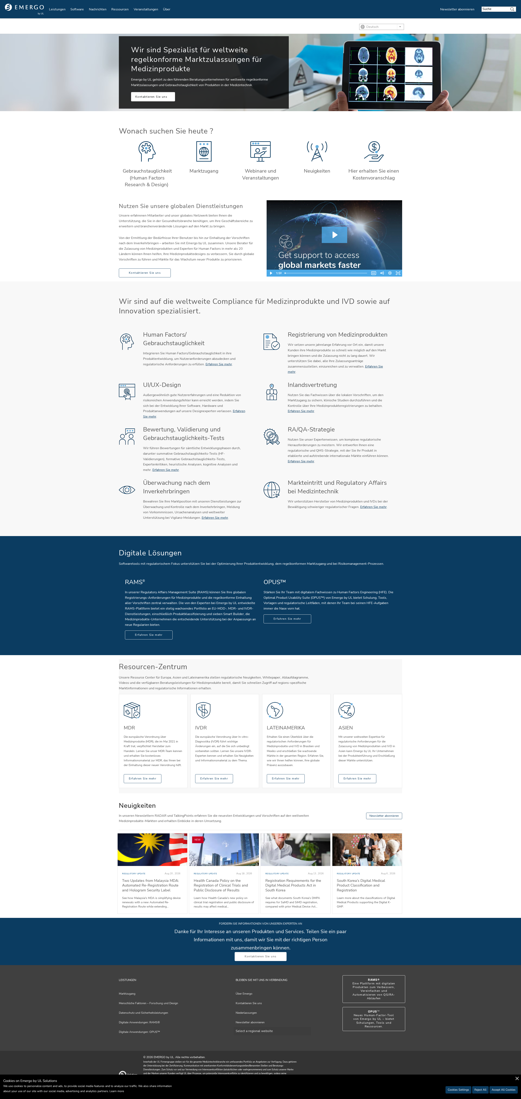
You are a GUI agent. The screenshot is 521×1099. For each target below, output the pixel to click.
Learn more (116, 1091)
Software (77, 9)
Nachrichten (97, 9)
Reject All (480, 1090)
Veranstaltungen (146, 9)
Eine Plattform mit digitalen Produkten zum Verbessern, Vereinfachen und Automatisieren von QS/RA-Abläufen (373, 989)
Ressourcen (120, 9)
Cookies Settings (458, 1090)
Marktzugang (203, 171)
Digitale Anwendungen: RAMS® (139, 1022)
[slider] (326, 273)
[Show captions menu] (374, 273)
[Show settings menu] (390, 273)
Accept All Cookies (504, 1090)
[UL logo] (24, 9)
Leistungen (57, 9)
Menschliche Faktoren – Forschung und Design (148, 1003)
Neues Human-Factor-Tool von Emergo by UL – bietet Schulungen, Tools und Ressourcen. (373, 1019)
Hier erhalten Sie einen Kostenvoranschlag (373, 174)
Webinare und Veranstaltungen (260, 174)
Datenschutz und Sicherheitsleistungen (143, 1013)
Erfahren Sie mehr (219, 364)
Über (166, 9)
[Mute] (382, 273)
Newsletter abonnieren (457, 9)
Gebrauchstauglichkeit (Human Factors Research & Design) (147, 178)
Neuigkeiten (317, 171)
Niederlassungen (246, 1013)
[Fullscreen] (398, 273)
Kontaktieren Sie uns (151, 97)
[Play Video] (271, 273)
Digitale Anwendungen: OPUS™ (139, 1032)
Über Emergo (244, 994)
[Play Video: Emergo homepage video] (334, 235)
